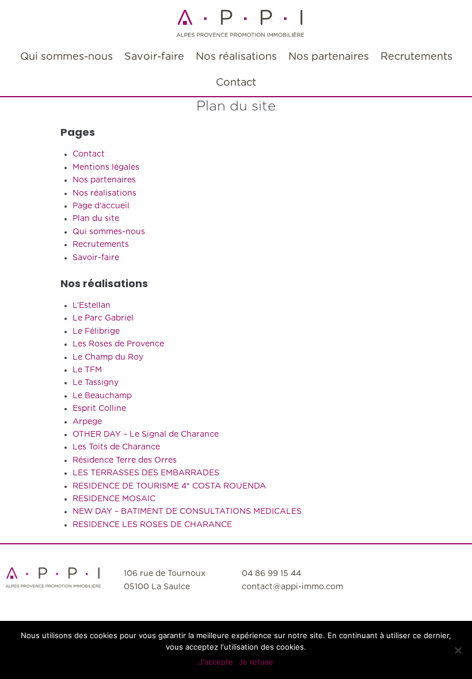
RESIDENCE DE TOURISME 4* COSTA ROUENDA (169, 486)
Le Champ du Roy (108, 357)
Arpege (87, 422)
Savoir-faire (96, 258)
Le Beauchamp (102, 396)
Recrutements (101, 245)
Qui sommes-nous (109, 232)
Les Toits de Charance (116, 447)
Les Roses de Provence (118, 344)
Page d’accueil (101, 206)
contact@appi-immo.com (292, 587)
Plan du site (96, 219)
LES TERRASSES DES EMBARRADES (146, 473)
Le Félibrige (96, 331)
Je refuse (256, 661)
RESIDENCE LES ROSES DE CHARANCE (152, 525)
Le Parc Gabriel (103, 318)
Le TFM (87, 370)
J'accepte (216, 661)
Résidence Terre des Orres (125, 460)
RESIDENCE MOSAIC (114, 499)
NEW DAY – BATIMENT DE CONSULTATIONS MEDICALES (187, 512)
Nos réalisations (104, 193)
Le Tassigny (96, 383)
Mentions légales (106, 167)
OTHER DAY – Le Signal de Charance (146, 434)
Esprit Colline (99, 409)
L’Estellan (92, 306)
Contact (89, 154)
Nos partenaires (104, 180)
